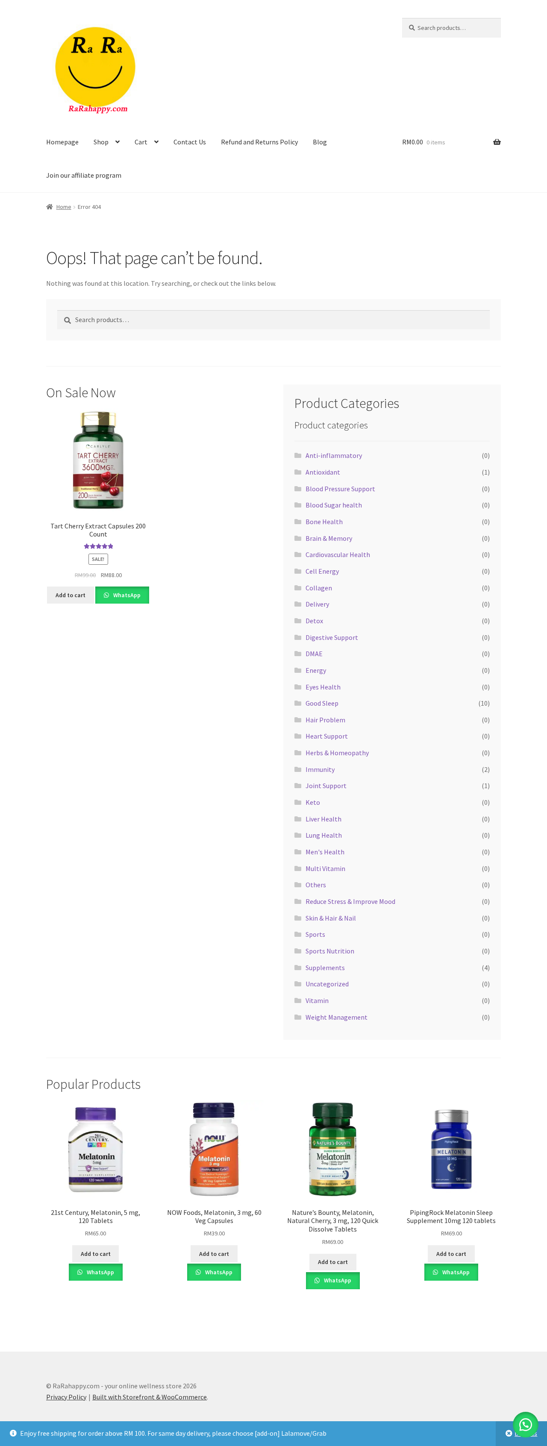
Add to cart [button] (70, 595)
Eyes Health (323, 687)
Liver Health (323, 819)
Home (63, 207)
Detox (314, 620)
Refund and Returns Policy (259, 142)
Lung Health (324, 835)
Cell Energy (322, 571)
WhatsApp (126, 595)
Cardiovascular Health (338, 554)
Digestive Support (332, 637)
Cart (141, 142)
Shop (101, 142)
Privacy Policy (66, 1397)
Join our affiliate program (83, 175)
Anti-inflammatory (334, 455)
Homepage (62, 142)
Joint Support (326, 785)
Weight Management (337, 1017)
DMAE (314, 653)
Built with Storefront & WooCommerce (149, 1397)
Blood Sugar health (334, 505)
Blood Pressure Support (340, 488)
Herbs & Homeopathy (337, 752)
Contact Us (190, 142)
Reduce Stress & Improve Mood (350, 901)
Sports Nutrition (330, 951)
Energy (316, 670)
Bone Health (324, 521)
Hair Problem (325, 720)
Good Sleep (322, 703)
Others (316, 884)
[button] (525, 1424)
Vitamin (317, 1000)
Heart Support (327, 736)
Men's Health (325, 852)
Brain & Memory (329, 538)
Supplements (325, 967)
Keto (313, 802)
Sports (315, 934)
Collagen (319, 588)
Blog (320, 142)
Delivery (317, 604)
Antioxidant (323, 472)
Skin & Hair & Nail (331, 918)
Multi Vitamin (325, 868)
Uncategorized (327, 984)
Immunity (320, 769)
